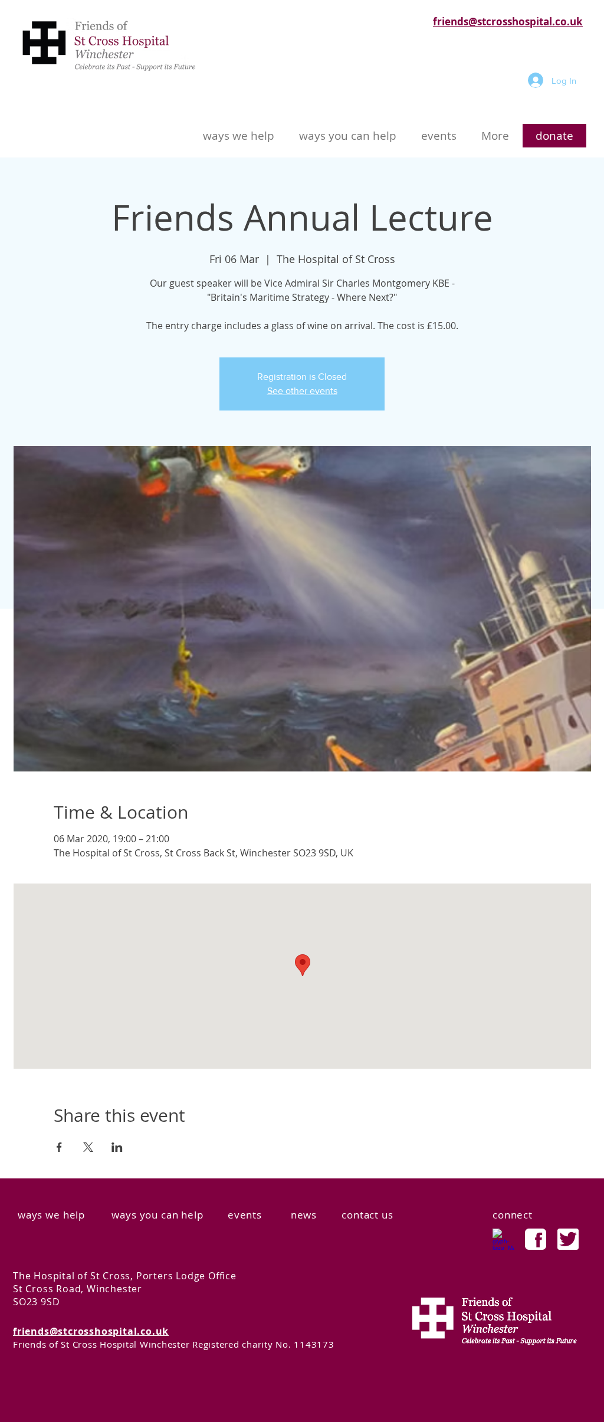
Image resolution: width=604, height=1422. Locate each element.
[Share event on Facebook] (59, 1147)
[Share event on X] (88, 1147)
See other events (302, 391)
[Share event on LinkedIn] (117, 1147)
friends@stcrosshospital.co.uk (508, 21)
